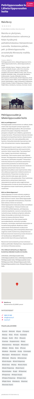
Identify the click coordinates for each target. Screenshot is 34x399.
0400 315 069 (8, 315)
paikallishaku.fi (5, 394)
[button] (17, 284)
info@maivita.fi (9, 318)
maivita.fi (7, 320)
